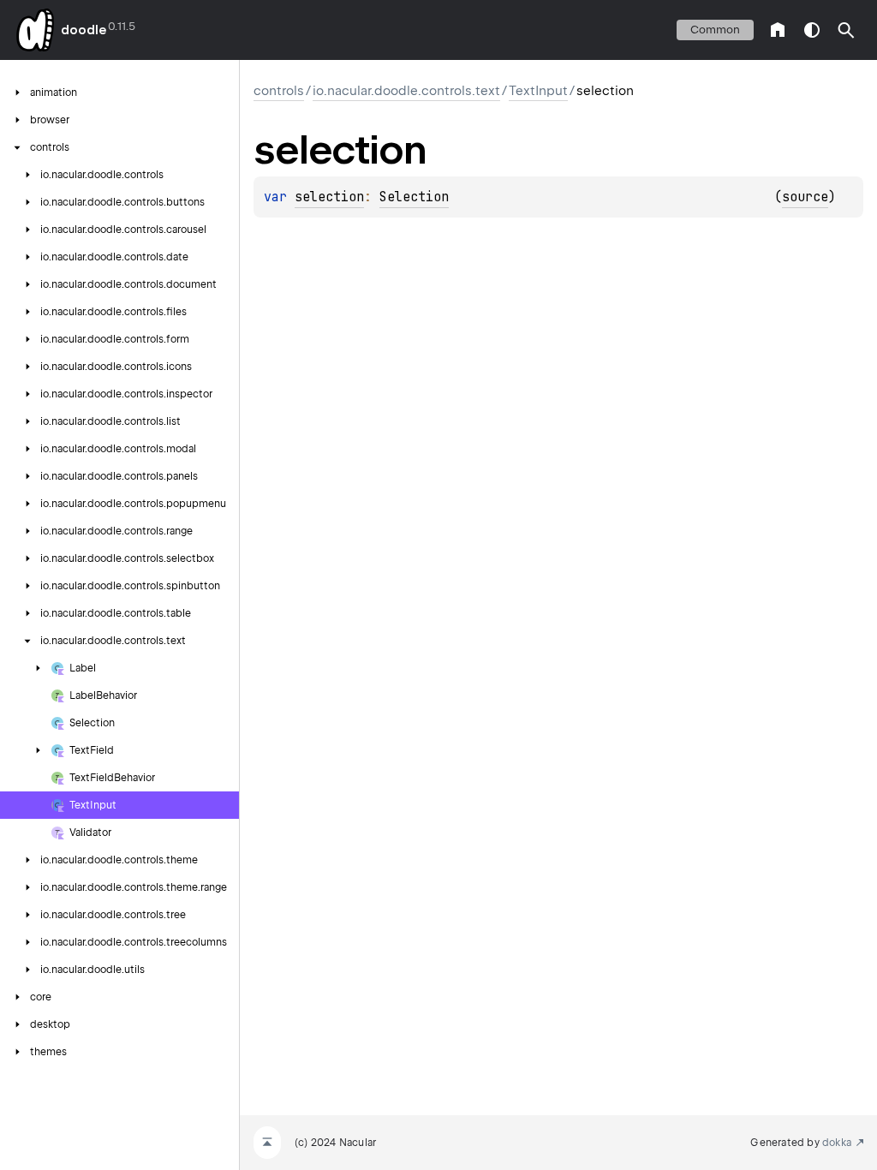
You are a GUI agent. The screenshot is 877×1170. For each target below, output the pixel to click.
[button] (846, 30)
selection (329, 197)
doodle (83, 30)
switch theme (812, 30)
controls (279, 90)
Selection (414, 197)
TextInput (538, 90)
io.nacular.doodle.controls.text (406, 90)
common (715, 29)
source (805, 197)
